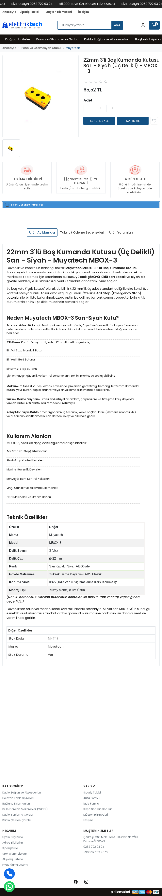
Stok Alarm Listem (14, 854)
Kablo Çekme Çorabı (16, 820)
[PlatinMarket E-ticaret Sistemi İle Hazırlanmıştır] (120, 892)
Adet (88, 100)
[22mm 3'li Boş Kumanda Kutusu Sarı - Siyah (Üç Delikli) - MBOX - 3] (40, 96)
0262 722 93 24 (93, 847)
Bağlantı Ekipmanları (16, 804)
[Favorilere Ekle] (154, 120)
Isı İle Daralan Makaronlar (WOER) (25, 809)
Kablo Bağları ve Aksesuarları (21, 792)
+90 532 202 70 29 (95, 852)
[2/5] (88, 81)
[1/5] (85, 81)
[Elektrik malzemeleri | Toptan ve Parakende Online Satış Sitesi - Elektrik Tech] (22, 25)
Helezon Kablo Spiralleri (18, 798)
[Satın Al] (133, 121)
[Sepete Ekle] (99, 121)
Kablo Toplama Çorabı (17, 815)
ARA (117, 25)
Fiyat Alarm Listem (15, 865)
